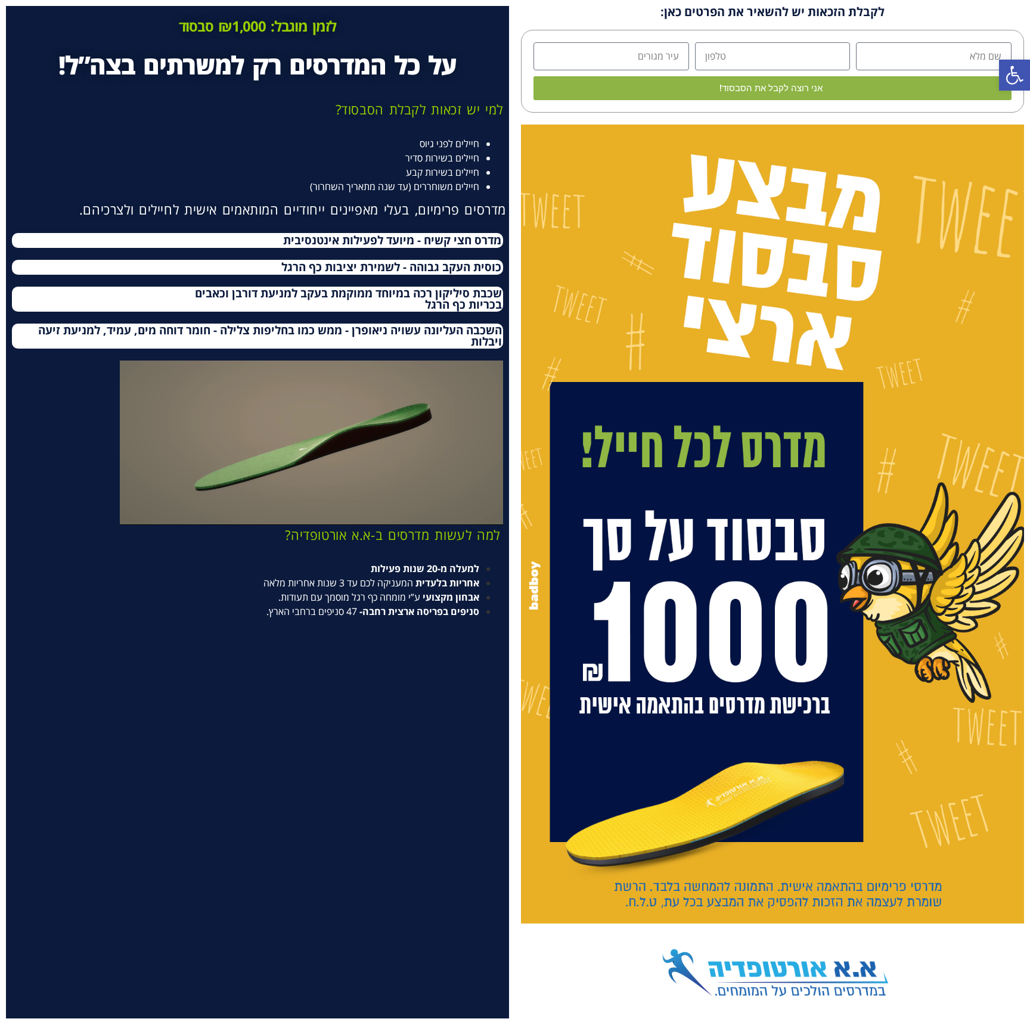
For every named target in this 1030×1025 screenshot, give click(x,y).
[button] (1014, 75)
